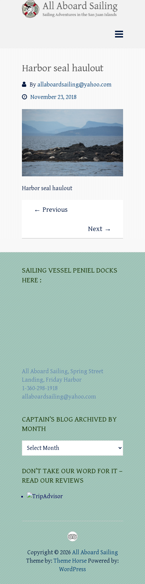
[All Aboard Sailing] (72, 11)
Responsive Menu (119, 34)
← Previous (51, 210)
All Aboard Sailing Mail (85, 536)
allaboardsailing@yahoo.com (74, 84)
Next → (99, 229)
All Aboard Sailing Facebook (60, 536)
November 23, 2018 (53, 97)
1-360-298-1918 (40, 388)
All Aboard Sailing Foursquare (72, 536)
